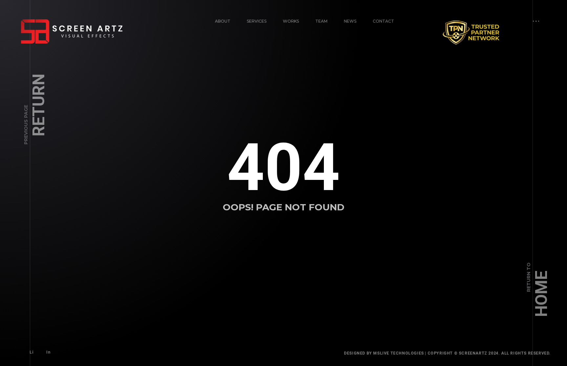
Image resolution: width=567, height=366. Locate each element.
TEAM (321, 21)
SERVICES (256, 21)
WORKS (291, 21)
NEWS (350, 21)
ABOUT (222, 21)
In (48, 352)
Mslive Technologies (398, 353)
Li (31, 352)
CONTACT (383, 21)
